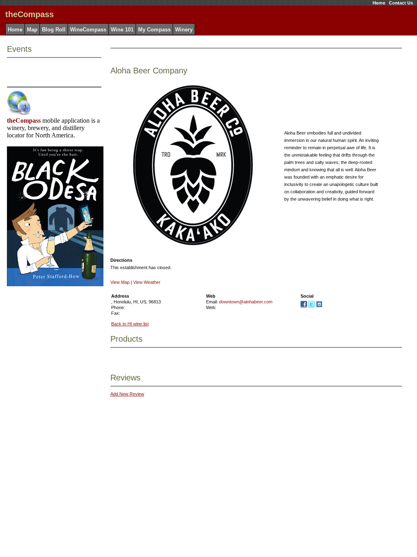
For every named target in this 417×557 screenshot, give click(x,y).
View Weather (146, 282)
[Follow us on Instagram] (319, 305)
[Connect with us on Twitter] (311, 305)
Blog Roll (54, 30)
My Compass (154, 30)
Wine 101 (122, 30)
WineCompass (88, 30)
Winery (184, 30)
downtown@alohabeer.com (245, 301)
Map (32, 30)
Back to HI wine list (130, 323)
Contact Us (401, 2)
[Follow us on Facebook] (304, 305)
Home (379, 2)
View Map (119, 282)
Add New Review (127, 393)
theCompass (24, 120)
